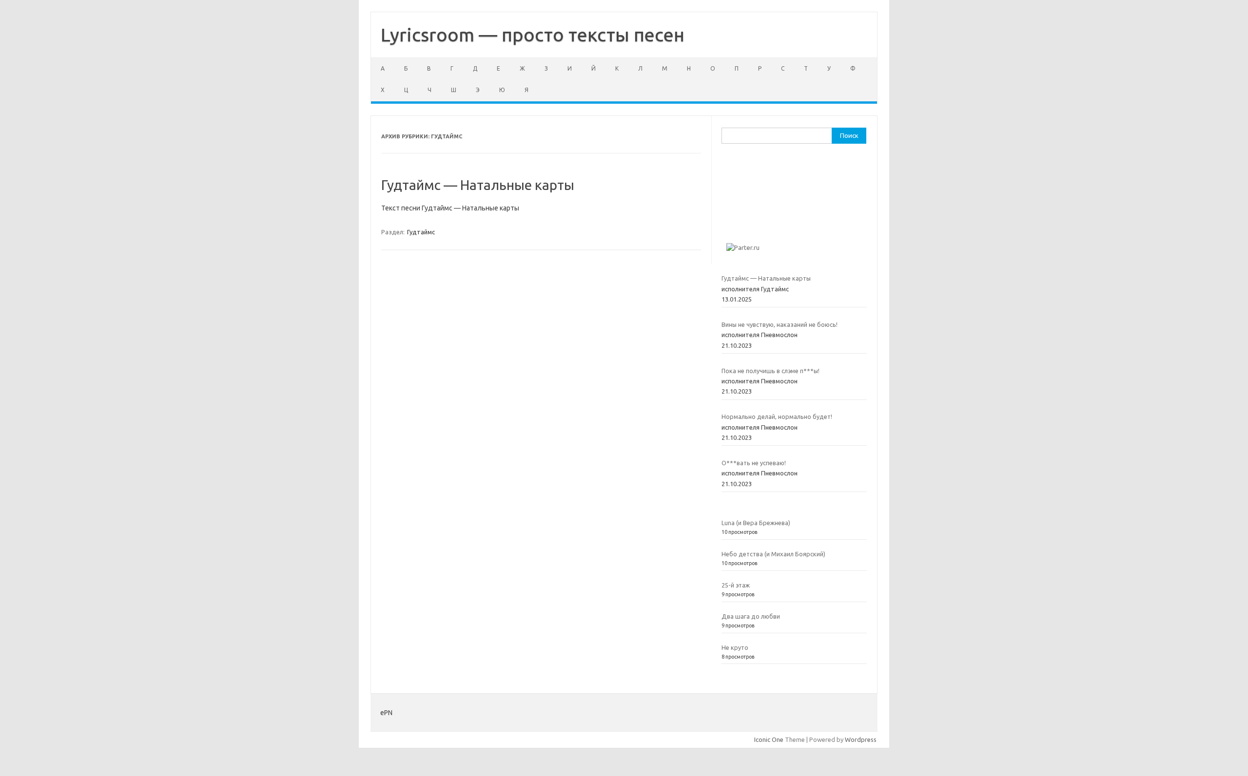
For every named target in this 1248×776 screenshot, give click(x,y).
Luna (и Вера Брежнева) (756, 522)
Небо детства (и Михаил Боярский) (773, 553)
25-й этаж (736, 585)
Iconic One (768, 739)
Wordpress (861, 739)
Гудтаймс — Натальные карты (477, 184)
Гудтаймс (421, 231)
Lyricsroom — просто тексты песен (532, 34)
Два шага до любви (751, 616)
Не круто (735, 647)
